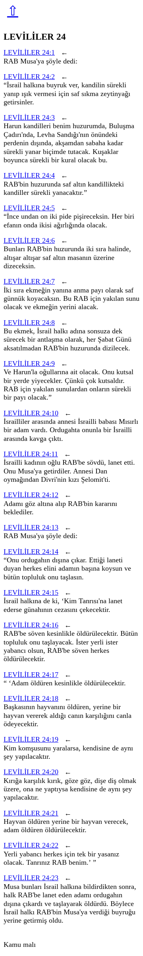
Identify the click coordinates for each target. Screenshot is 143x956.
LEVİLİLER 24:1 (29, 52)
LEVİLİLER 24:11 (31, 454)
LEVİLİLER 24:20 (31, 772)
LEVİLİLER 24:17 (31, 675)
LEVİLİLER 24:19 (31, 739)
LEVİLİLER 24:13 (31, 527)
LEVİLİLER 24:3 (29, 117)
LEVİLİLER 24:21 (31, 813)
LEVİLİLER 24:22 (31, 845)
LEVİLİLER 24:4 (29, 175)
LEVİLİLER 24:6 (29, 240)
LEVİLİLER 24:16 (31, 625)
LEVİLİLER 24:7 (29, 281)
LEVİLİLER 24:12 (31, 495)
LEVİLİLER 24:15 (31, 592)
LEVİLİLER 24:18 (31, 698)
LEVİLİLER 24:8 (29, 323)
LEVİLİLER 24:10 (31, 413)
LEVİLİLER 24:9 (29, 363)
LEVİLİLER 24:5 (29, 208)
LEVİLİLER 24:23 (31, 878)
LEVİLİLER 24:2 (29, 77)
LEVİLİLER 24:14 (31, 552)
